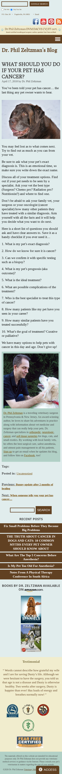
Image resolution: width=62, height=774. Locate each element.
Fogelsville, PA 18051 (23, 14)
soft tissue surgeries (26, 436)
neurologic (48, 432)
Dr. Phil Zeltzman (13, 412)
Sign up (7, 451)
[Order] (31, 609)
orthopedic (35, 432)
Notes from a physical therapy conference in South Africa (31, 574)
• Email (36, 14)
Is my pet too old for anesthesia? (31, 566)
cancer (6, 436)
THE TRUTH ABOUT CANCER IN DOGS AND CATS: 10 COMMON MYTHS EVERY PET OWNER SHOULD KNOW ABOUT (31, 542)
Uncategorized (24, 473)
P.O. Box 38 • (7, 14)
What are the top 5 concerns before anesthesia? (31, 557)
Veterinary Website (31, 769)
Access (50, 769)
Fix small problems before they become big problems (31, 528)
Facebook (29, 455)
